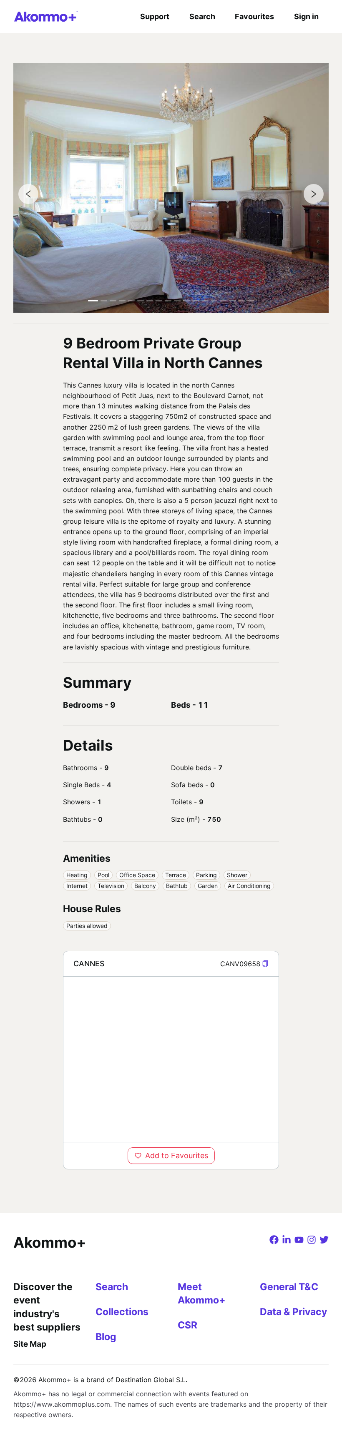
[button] (265, 964)
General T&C (289, 1287)
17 (241, 300)
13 (204, 300)
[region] (171, 1059)
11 (186, 300)
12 (195, 300)
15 (223, 300)
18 (250, 300)
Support (154, 16)
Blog (106, 1337)
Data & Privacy (293, 1312)
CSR (187, 1325)
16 (232, 300)
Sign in (306, 16)
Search (202, 16)
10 (177, 300)
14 (214, 300)
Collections (122, 1312)
